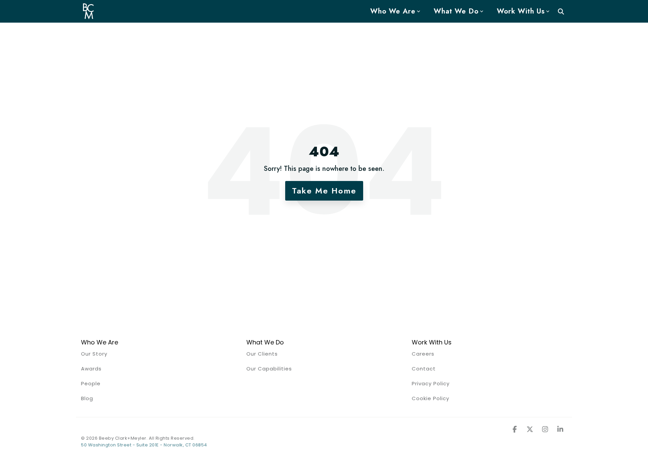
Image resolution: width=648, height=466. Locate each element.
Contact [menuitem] (424, 368)
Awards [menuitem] (91, 368)
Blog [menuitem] (87, 398)
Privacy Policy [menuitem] (431, 383)
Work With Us (521, 11)
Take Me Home (324, 191)
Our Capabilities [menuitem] (269, 368)
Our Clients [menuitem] (262, 353)
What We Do (456, 11)
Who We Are (392, 11)
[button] (515, 429)
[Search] (561, 11)
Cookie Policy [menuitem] (430, 398)
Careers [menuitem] (423, 353)
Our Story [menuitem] (94, 353)
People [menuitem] (91, 383)
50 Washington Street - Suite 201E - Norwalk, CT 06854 (144, 445)
